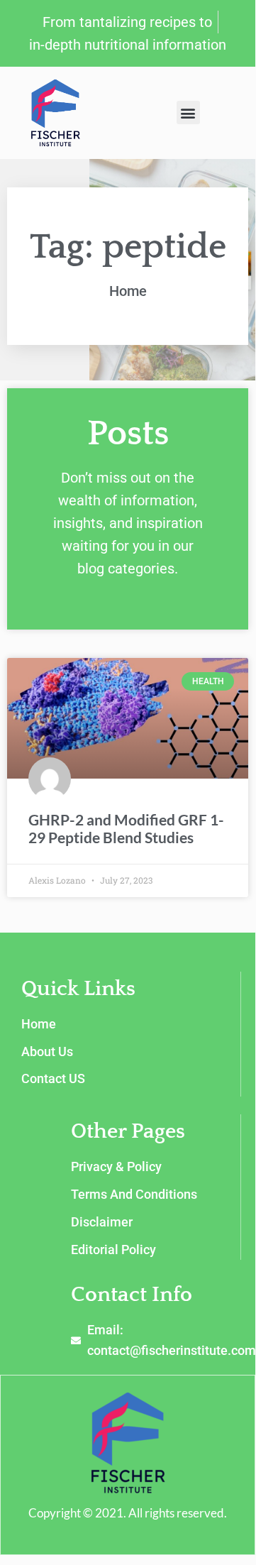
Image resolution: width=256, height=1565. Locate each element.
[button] (188, 112)
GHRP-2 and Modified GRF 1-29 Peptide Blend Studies (126, 828)
